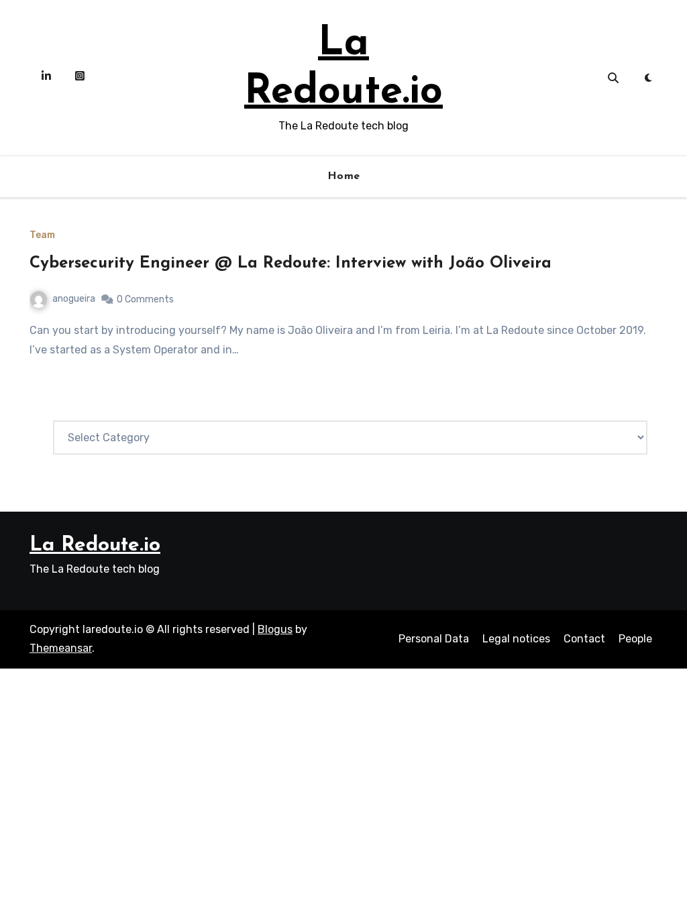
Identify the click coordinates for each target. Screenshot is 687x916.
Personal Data (434, 638)
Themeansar (61, 648)
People (635, 638)
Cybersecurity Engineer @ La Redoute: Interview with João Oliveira (290, 263)
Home (343, 176)
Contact (584, 638)
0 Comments (145, 299)
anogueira (73, 298)
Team (42, 235)
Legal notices (516, 638)
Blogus (275, 629)
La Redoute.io (95, 545)
